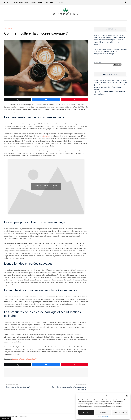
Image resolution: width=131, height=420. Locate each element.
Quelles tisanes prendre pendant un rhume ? (109, 85)
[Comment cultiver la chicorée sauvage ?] (46, 68)
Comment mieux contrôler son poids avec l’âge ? (110, 82)
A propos (60, 2)
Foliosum (46, 136)
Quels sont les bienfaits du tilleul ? (24, 359)
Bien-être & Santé (37, 2)
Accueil (7, 2)
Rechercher (98, 62)
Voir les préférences (120, 412)
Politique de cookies (103, 416)
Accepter (86, 412)
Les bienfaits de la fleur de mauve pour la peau (110, 80)
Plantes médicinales (20, 2)
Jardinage (50, 2)
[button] (127, 396)
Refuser (103, 412)
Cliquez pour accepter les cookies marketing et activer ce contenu (46, 187)
